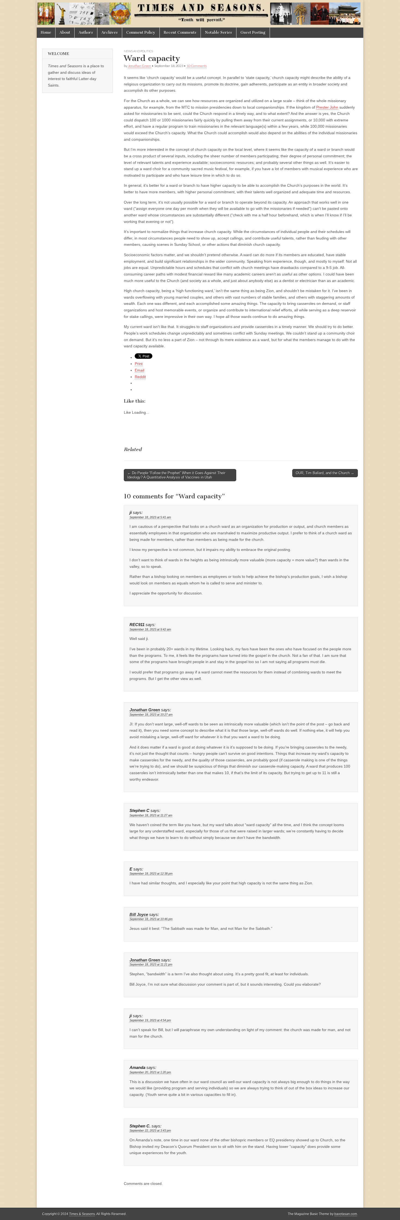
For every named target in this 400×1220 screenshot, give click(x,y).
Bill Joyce (139, 914)
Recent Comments (180, 32)
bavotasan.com (345, 1214)
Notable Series (218, 32)
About (65, 32)
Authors (86, 32)
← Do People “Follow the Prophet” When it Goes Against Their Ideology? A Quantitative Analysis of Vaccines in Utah (176, 475)
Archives (109, 32)
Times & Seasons (82, 1214)
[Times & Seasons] (200, 13)
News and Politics (138, 51)
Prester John (327, 107)
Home (46, 32)
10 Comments (196, 66)
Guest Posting (253, 32)
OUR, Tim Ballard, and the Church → (325, 473)
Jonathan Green (139, 66)
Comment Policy (140, 32)
